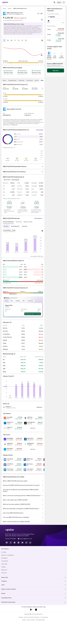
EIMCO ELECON (7, 179)
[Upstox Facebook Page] (6, 542)
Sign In (59, 2)
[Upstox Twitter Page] (10, 542)
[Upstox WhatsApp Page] (30, 542)
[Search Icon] (55, 2)
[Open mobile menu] (64, 2)
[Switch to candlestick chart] (42, 40)
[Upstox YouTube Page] (22, 542)
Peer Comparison (15, 179)
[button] (23, 89)
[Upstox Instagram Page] (26, 542)
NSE (38, 13)
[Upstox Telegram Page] (14, 542)
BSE (41, 13)
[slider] (48, 20)
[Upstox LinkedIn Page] (18, 542)
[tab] (4, 80)
